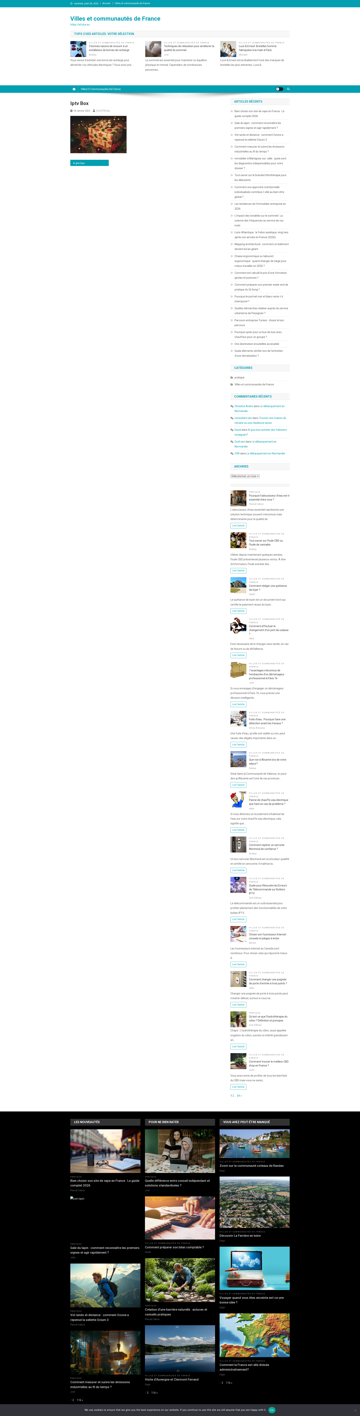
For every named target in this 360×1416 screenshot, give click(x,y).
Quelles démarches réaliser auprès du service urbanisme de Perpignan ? (261, 311)
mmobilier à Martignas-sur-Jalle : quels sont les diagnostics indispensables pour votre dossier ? (260, 163)
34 (238, 1095)
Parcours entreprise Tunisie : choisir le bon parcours (259, 323)
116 (79, 1400)
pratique (239, 377)
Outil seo (240, 441)
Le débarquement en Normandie (266, 453)
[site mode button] (279, 89)
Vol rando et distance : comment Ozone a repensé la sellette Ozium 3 (259, 137)
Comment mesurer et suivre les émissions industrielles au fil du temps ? (259, 149)
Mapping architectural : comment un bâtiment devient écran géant (262, 247)
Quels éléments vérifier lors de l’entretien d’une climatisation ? (259, 353)
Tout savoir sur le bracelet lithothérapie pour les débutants (260, 178)
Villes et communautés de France (132, 3)
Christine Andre (244, 406)
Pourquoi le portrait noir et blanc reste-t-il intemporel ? (259, 299)
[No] (355, 1410)
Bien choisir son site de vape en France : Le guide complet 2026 (259, 114)
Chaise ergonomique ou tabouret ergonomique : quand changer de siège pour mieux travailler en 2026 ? (260, 261)
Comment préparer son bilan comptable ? (174, 1247)
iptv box (80, 163)
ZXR (237, 453)
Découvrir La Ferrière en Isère (240, 1235)
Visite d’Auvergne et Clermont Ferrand (172, 1379)
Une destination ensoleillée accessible (257, 343)
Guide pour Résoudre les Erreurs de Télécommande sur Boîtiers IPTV (268, 889)
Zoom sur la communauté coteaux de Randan (252, 1166)
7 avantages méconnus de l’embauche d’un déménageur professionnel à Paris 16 (266, 674)
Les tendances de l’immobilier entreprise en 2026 (260, 206)
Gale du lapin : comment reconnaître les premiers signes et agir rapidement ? (258, 125)
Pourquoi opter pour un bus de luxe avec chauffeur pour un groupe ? (258, 334)
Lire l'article (238, 525)
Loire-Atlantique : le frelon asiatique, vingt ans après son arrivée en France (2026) (261, 235)
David (238, 429)
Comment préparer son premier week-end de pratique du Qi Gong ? (261, 287)
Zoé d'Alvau (103, 110)
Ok (272, 1409)
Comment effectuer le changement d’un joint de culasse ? (269, 630)
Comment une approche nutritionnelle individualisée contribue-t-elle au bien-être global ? (259, 192)
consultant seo (243, 417)
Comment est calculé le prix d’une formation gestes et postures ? (261, 275)
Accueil (106, 3)
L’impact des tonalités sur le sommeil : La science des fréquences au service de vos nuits (259, 220)
